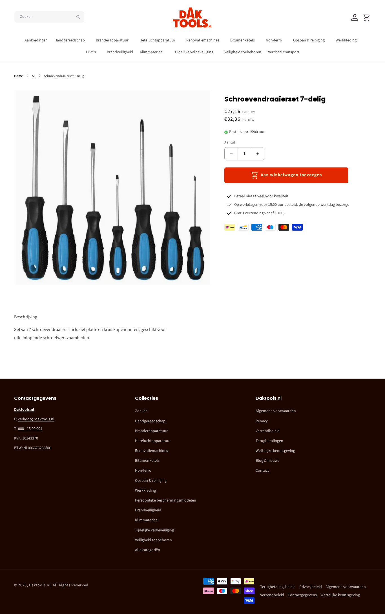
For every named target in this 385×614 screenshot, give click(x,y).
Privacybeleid (310, 587)
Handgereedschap (150, 421)
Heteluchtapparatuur (153, 441)
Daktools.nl (40, 585)
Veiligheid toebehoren (153, 540)
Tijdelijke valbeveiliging (154, 530)
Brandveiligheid (148, 510)
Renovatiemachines (151, 451)
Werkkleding (145, 490)
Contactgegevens (302, 595)
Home (18, 76)
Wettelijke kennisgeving (275, 451)
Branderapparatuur (151, 431)
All (34, 76)
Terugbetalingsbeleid (278, 587)
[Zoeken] (78, 17)
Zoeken (141, 411)
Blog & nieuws (267, 460)
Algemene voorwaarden (276, 411)
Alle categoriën (147, 550)
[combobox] (49, 17)
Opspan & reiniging (151, 480)
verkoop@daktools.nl (36, 419)
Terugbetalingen (269, 441)
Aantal (229, 142)
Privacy (262, 421)
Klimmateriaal (147, 520)
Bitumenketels (147, 460)
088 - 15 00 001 (30, 429)
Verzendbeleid (268, 431)
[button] (71, 40)
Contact (262, 470)
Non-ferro (143, 470)
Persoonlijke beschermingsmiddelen (165, 500)
